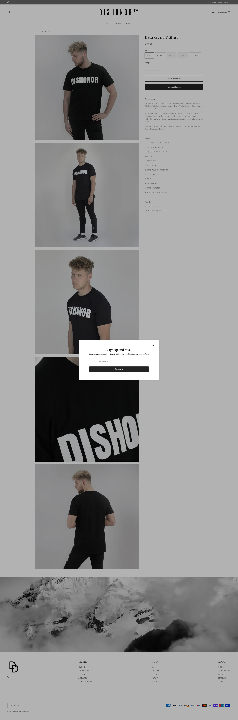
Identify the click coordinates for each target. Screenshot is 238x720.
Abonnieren (119, 369)
